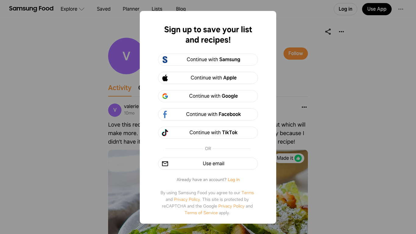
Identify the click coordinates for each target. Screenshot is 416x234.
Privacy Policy (187, 199)
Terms (247, 192)
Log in (234, 179)
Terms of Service (201, 212)
